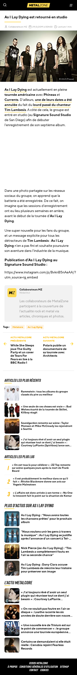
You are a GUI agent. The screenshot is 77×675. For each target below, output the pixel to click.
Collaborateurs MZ (17, 26)
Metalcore (18, 327)
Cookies (44, 670)
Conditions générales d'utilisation (38, 667)
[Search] (19, 5)
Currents (11, 99)
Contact (33, 670)
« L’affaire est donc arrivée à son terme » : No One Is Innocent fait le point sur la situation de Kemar (43, 494)
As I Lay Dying (15, 89)
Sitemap (64, 667)
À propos (12, 667)
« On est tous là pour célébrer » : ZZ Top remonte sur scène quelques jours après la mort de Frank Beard (41, 468)
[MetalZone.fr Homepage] (38, 5)
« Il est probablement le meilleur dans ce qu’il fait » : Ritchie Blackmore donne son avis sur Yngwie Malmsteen (40, 481)
